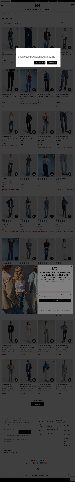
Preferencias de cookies (23, 62)
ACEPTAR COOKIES (52, 62)
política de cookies (39, 57)
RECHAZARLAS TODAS (40, 62)
